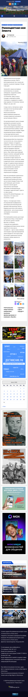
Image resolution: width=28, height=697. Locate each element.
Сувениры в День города (21, 309)
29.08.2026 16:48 (8, 576)
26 (10, 399)
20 (14, 396)
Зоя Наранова (10, 35)
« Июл (4, 406)
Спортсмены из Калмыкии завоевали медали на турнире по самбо (12, 575)
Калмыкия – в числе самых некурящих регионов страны (11, 603)
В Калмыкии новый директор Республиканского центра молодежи (11, 589)
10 (4, 394)
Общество (10, 24)
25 (7, 399)
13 (14, 394)
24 (4, 399)
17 (4, 396)
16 (24, 394)
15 (20, 394)
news (16, 576)
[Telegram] (23, 304)
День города (4, 24)
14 (17, 394)
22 (20, 396)
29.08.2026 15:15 (8, 591)
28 (17, 399)
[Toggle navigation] (14, 16)
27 (14, 399)
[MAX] (15, 304)
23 (24, 396)
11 (7, 394)
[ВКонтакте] (18, 304)
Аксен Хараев (18, 621)
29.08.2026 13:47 (8, 606)
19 (10, 396)
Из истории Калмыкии (8, 615)
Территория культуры (18, 24)
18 (7, 396)
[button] (25, 16)
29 (20, 399)
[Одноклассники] (21, 304)
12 (10, 394)
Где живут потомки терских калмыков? (11, 618)
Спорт (10, 570)
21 (17, 396)
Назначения (6, 585)
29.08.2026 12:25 (8, 621)
